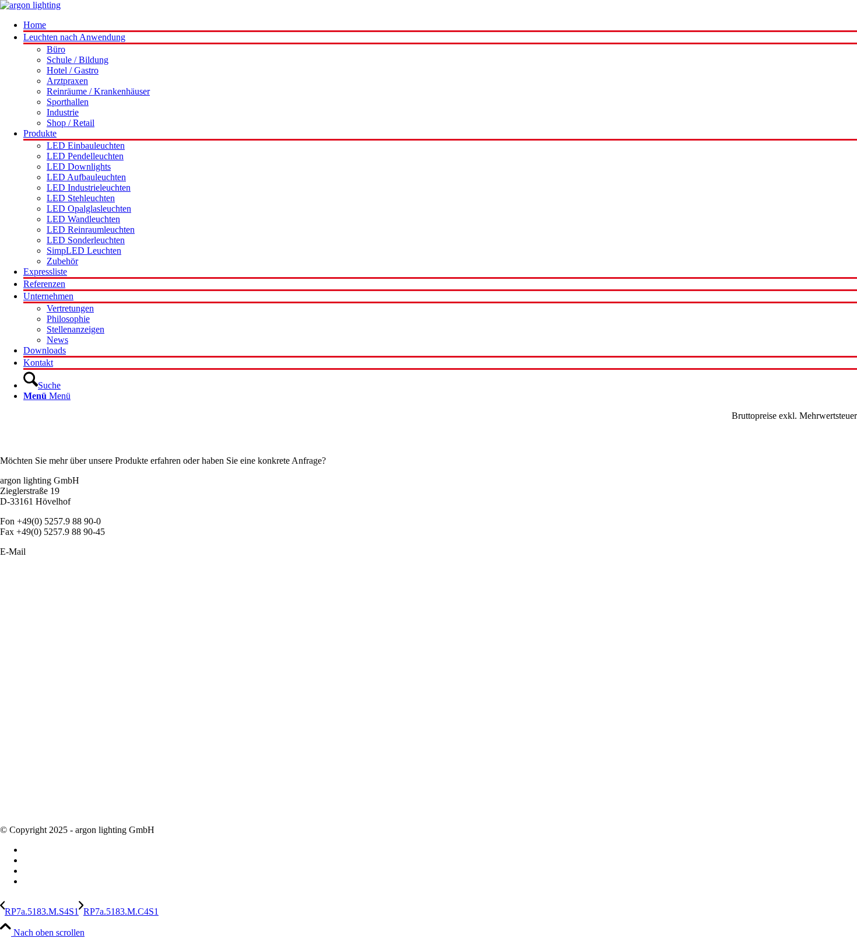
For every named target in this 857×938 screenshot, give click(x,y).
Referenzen (21, 799)
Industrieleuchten (31, 660)
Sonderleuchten (28, 607)
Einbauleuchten (28, 618)
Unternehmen (25, 768)
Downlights (21, 649)
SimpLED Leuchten (37, 681)
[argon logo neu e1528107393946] (30, 5)
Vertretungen (23, 789)
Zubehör (15, 691)
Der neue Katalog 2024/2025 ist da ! (67, 736)
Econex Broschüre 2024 (44, 747)
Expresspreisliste (30, 757)
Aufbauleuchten (29, 629)
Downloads (21, 810)
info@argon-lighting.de (71, 551)
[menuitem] (440, 26)
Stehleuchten (23, 671)
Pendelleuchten (28, 597)
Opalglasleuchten (32, 639)
